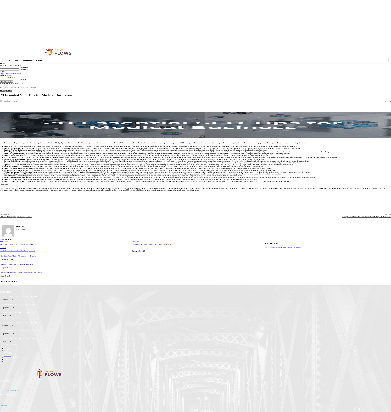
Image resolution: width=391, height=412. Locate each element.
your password (23, 69)
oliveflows (7, 101)
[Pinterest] (33, 106)
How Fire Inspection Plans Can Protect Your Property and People (17, 251)
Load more (3, 278)
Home (2, 87)
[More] (48, 106)
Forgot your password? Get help (10, 73)
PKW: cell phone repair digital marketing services (16, 217)
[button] (388, 60)
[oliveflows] (58, 52)
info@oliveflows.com (13, 390)
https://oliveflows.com (21, 229)
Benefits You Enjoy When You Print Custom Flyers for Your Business (152, 244)
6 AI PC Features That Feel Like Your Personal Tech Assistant (16, 244)
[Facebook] (18, 106)
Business (7, 87)
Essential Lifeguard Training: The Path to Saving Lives (17, 264)
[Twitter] (26, 106)
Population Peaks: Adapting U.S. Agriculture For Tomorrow (18, 256)
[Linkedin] (390, 43)
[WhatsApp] (40, 106)
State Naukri (3, 405)
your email (22, 79)
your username (23, 67)
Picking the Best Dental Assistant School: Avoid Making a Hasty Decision (366, 217)
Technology (9, 90)
